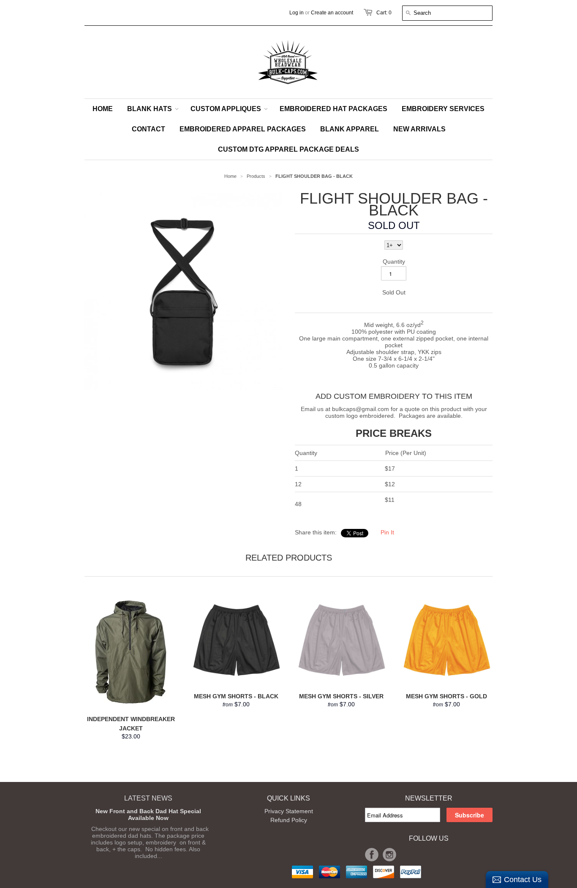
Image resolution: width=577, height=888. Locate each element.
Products (256, 176)
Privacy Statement (288, 811)
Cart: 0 (384, 13)
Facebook (371, 854)
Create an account (332, 13)
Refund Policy (288, 820)
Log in (296, 13)
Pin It (387, 532)
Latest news (148, 798)
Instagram (389, 854)
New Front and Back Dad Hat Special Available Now (148, 814)
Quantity (394, 261)
